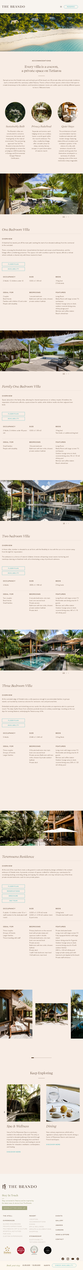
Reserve (71, 7)
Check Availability (64, 1265)
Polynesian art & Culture (15, 1229)
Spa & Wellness (36, 1226)
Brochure (13, 896)
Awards (59, 1225)
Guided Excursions (12, 1224)
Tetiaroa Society (37, 1242)
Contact (60, 1239)
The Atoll (7, 1216)
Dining (32, 1224)
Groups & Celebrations (40, 1229)
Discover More (46, 1154)
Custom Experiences (12, 1236)
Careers (60, 1230)
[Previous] (4, 1112)
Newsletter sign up (15, 1208)
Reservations (13, 891)
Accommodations (37, 1222)
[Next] (78, 1112)
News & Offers (62, 1234)
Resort (32, 1216)
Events (59, 1216)
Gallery (59, 1220)
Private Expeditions (12, 1226)
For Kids (7, 1234)
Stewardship (35, 1236)
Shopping (33, 1231)
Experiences (9, 1220)
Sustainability (36, 1239)
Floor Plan (13, 264)
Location (33, 1219)
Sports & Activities (12, 1231)
